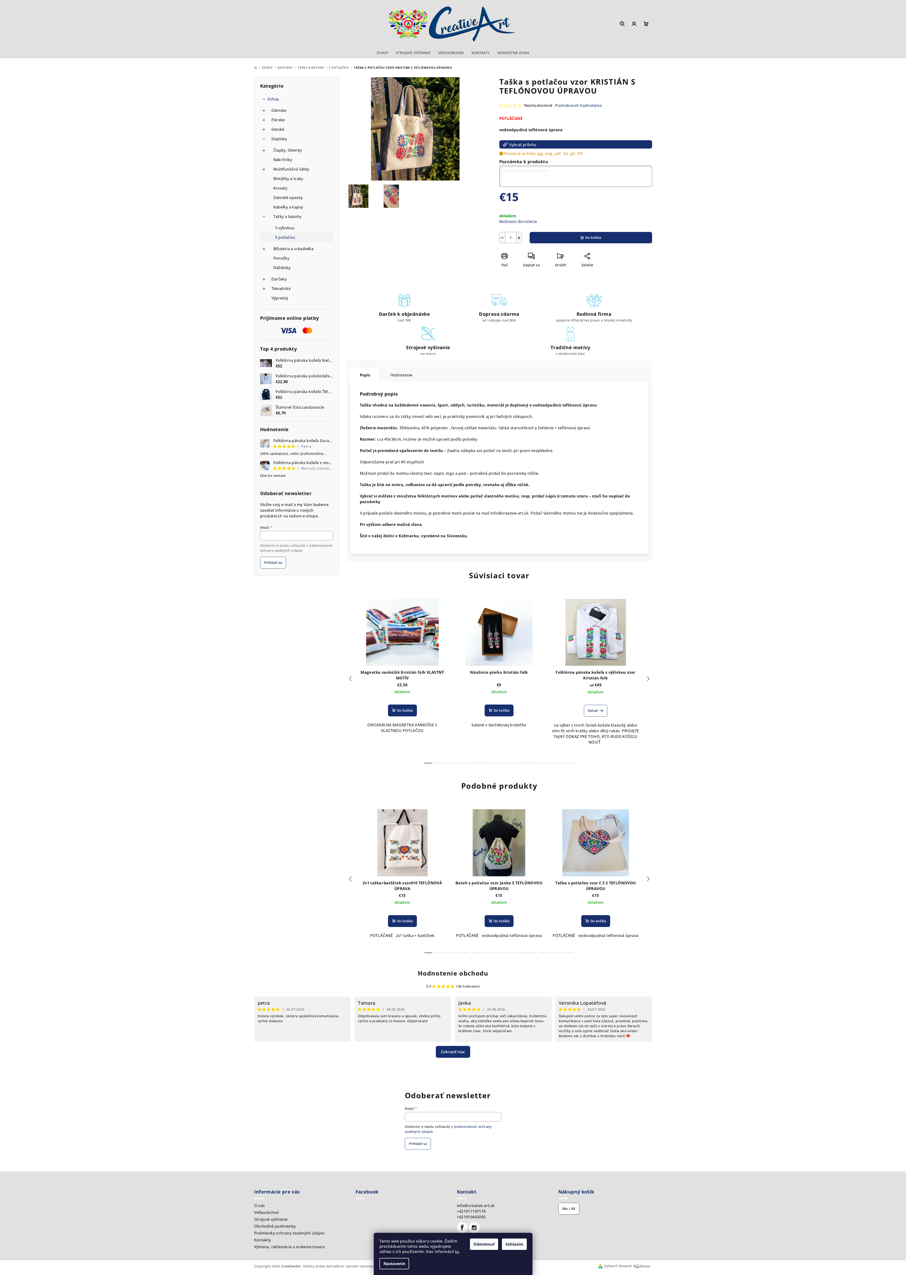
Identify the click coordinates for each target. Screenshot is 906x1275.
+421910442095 (471, 1217)
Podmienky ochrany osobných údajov (289, 1233)
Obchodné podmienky (275, 1226)
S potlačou (285, 237)
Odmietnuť (484, 1244)
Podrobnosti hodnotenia (578, 105)
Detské (277, 129)
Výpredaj (279, 298)
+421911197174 (471, 1211)
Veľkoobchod (266, 1212)
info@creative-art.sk (476, 1205)
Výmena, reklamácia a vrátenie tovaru (289, 1246)
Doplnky (279, 138)
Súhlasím (514, 1244)
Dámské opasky (288, 197)
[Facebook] (462, 1227)
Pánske (278, 119)
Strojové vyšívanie (271, 1219)
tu (457, 1251)
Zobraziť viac (453, 1051)
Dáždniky (282, 267)
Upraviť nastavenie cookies (369, 1266)
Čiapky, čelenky (287, 150)
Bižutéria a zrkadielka (293, 248)
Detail (593, 710)
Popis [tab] (365, 375)
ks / (568, 1208)
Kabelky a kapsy (288, 207)
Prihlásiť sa (273, 562)
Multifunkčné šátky (291, 169)
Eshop (273, 99)
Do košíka (593, 237)
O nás (259, 1205)
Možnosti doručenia (518, 221)
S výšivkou (285, 228)
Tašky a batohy (287, 216)
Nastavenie (394, 1263)
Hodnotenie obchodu (453, 973)
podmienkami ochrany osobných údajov (296, 547)
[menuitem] (382, 52)
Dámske (279, 110)
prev (350, 679)
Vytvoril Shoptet (618, 1266)
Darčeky (279, 279)
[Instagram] (474, 1227)
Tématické (281, 288)
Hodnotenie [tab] (401, 375)
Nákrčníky (282, 159)
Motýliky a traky (288, 178)
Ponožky (281, 258)
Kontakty (262, 1240)
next (648, 679)
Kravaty (280, 188)
